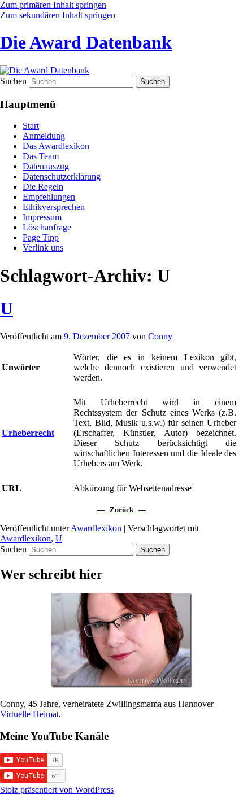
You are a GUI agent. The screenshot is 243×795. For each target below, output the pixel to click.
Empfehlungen (49, 197)
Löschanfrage (47, 227)
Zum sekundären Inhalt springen (57, 15)
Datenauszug (46, 166)
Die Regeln (43, 186)
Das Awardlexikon (56, 146)
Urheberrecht (28, 433)
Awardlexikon (96, 528)
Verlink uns (43, 247)
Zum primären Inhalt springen (53, 5)
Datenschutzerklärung (62, 176)
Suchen (13, 81)
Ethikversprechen (54, 207)
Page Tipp (41, 237)
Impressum (42, 217)
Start (31, 125)
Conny (160, 336)
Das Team (41, 156)
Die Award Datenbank (86, 42)
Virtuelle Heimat (29, 714)
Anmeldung (44, 136)
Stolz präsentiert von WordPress (57, 789)
